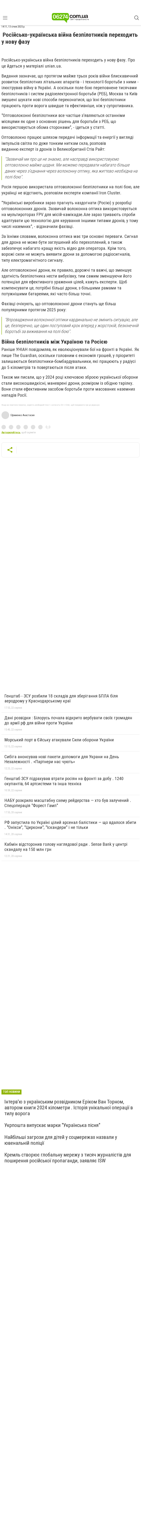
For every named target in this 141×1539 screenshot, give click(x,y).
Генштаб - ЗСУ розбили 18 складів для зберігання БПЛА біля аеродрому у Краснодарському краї (61, 698)
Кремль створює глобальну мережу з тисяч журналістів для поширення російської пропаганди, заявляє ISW (67, 1158)
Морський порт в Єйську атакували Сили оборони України (59, 739)
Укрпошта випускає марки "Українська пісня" (52, 1125)
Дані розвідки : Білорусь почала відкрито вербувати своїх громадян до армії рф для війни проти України (68, 720)
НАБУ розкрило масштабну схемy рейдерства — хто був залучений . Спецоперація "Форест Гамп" (67, 803)
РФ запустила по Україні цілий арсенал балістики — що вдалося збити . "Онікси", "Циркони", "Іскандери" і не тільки (70, 825)
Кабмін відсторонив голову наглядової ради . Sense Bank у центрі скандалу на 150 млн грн (65, 847)
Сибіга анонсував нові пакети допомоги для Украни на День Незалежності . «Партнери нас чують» (61, 759)
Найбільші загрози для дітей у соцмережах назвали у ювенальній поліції (60, 1140)
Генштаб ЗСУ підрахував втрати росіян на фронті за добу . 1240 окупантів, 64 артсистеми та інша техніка (64, 781)
